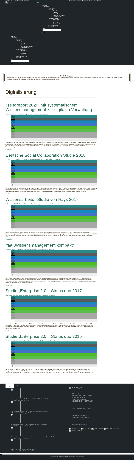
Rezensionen (57, 16)
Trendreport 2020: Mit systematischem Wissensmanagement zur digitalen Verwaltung (48, 107)
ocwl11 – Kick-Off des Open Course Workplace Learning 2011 (29, 411)
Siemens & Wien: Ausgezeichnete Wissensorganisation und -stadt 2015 (32, 437)
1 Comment (51, 295)
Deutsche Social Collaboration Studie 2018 (45, 155)
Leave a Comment (43, 114)
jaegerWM (51, 26)
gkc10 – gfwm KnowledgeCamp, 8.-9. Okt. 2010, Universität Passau (31, 398)
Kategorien (46, 6)
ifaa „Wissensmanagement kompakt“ (39, 245)
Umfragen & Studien (59, 15)
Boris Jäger (24, 114)
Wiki (44, 28)
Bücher (55, 12)
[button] (13, 117)
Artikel (55, 11)
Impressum (75, 424)
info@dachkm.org (81, 415)
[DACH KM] (9, 2)
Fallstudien (56, 14)
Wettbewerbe (57, 24)
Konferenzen (57, 21)
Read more (8, 149)
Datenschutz (83, 424)
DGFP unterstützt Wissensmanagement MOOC (25, 449)
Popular (10, 386)
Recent (19, 386)
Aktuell (45, 5)
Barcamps (56, 19)
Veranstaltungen (53, 18)
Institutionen (51, 8)
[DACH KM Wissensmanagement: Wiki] (86, 429)
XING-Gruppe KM (53, 25)
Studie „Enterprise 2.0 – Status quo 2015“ (44, 336)
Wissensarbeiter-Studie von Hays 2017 (41, 199)
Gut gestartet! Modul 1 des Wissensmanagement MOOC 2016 (29, 424)
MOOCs (55, 22)
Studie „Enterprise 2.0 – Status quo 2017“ (44, 290)
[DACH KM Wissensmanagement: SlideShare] (76, 431)
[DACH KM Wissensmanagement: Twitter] (97, 429)
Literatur (50, 9)
